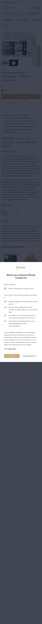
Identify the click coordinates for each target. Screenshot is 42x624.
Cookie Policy (12, 349)
